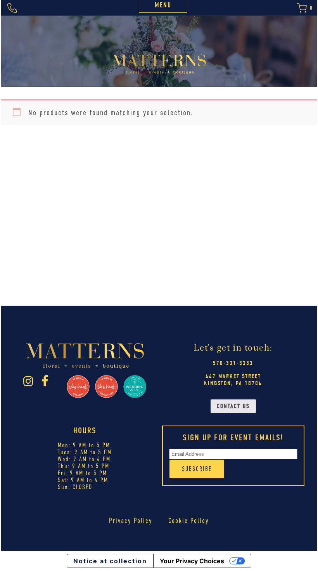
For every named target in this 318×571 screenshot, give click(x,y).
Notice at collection (110, 561)
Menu (163, 5)
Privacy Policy (130, 520)
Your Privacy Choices (192, 561)
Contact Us (233, 406)
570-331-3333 (233, 363)
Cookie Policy (188, 520)
